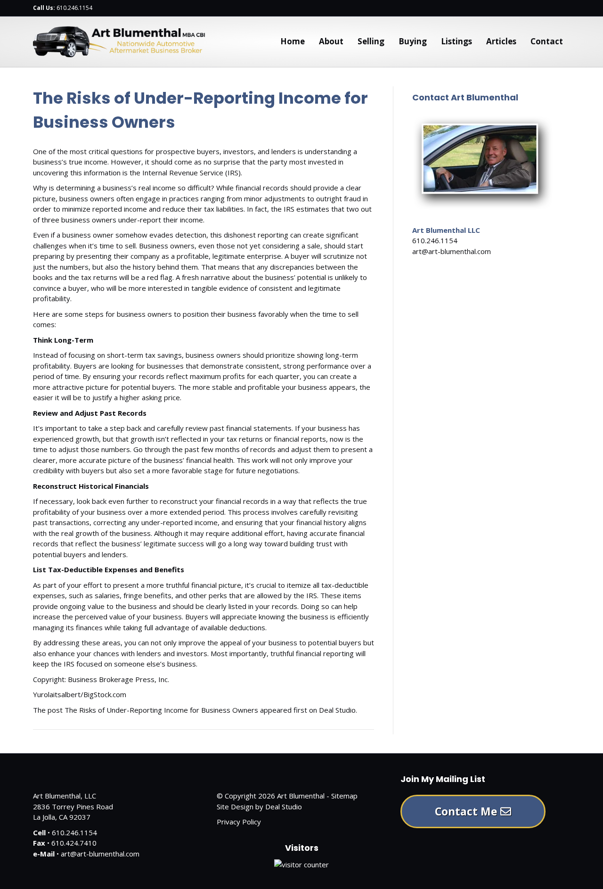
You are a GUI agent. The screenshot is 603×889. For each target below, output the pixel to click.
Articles (501, 41)
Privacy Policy (239, 821)
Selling (371, 41)
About (331, 41)
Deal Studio (337, 710)
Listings (456, 41)
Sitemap (344, 795)
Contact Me (467, 811)
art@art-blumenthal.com (451, 251)
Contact (546, 41)
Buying (413, 41)
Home (292, 41)
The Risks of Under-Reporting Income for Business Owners (161, 710)
